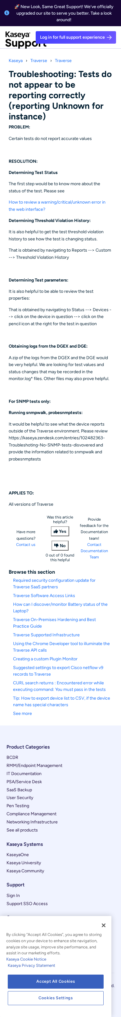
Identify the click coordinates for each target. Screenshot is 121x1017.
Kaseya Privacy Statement (31, 965)
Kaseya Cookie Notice (26, 959)
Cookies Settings (55, 997)
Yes (62, 531)
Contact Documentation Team (94, 550)
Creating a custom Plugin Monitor (45, 659)
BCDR (12, 757)
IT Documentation (24, 773)
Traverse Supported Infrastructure (46, 635)
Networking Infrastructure (32, 822)
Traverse (38, 60)
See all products (22, 830)
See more (22, 713)
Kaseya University (24, 862)
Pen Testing (18, 805)
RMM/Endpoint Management (34, 765)
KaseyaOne (18, 854)
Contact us (25, 544)
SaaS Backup (19, 790)
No (63, 545)
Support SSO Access (27, 903)
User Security (20, 797)
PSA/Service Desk (24, 781)
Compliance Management (31, 814)
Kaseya (16, 60)
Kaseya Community (25, 871)
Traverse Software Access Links (44, 595)
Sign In (13, 895)
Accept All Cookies (55, 981)
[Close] (103, 925)
